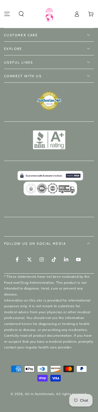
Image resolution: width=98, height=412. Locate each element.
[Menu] (7, 14)
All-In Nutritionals (39, 394)
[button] (21, 14)
